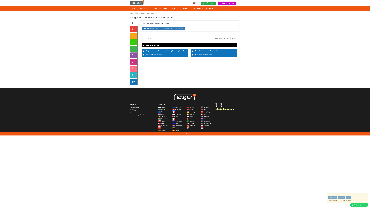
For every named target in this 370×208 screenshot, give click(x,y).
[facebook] (216, 105)
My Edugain (197, 8)
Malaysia (206, 116)
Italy (205, 114)
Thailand (206, 125)
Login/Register (208, 3)
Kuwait (197, 2)
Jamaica (163, 116)
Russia (177, 123)
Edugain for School (227, 3)
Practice (341, 197)
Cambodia (178, 109)
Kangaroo (143, 13)
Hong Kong (207, 112)
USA (205, 128)
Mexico (177, 119)
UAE (176, 128)
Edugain (137, 2)
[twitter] (221, 105)
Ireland (192, 114)
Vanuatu (163, 130)
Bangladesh (207, 107)
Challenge (175, 8)
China (205, 109)
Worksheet (332, 197)
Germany (192, 112)
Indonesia (178, 114)
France (177, 112)
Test (348, 197)
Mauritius (164, 119)
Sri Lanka (192, 125)
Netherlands (207, 119)
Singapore (164, 125)
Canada (192, 109)
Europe (163, 112)
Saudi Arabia (207, 123)
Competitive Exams (160, 8)
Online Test (179, 28)
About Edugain (134, 107)
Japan (177, 116)
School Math (144, 8)
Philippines (207, 121)
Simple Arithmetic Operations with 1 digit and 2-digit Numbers (166, 51)
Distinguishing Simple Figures (155, 54)
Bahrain (192, 107)
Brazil (163, 109)
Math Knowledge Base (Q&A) (138, 115)
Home (134, 8)
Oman (163, 121)
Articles (186, 8)
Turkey (163, 128)
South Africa (178, 125)
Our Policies (133, 111)
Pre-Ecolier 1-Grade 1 (153, 45)
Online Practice (167, 28)
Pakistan (192, 121)
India (162, 114)
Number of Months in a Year (203, 54)
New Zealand (179, 121)
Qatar (162, 123)
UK (190, 128)
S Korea (192, 123)
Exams (137, 13)
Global (163, 107)
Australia (178, 107)
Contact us (133, 109)
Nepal (191, 119)
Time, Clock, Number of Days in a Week (207, 51)
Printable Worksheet (151, 28)
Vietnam (177, 130)
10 (133, 81)
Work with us (134, 113)
